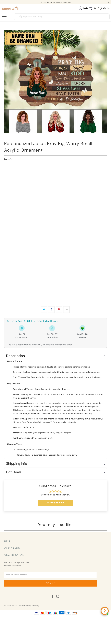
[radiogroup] (55, 188)
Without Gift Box (14, 172)
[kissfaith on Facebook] (53, 596)
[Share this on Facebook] (51, 309)
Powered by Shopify (29, 605)
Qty (6, 285)
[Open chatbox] (105, 611)
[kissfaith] (11, 8)
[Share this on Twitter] (44, 309)
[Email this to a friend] (66, 309)
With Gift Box (34, 172)
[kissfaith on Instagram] (58, 596)
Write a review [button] (55, 502)
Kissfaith (16, 605)
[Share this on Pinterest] (59, 309)
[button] (55, 182)
